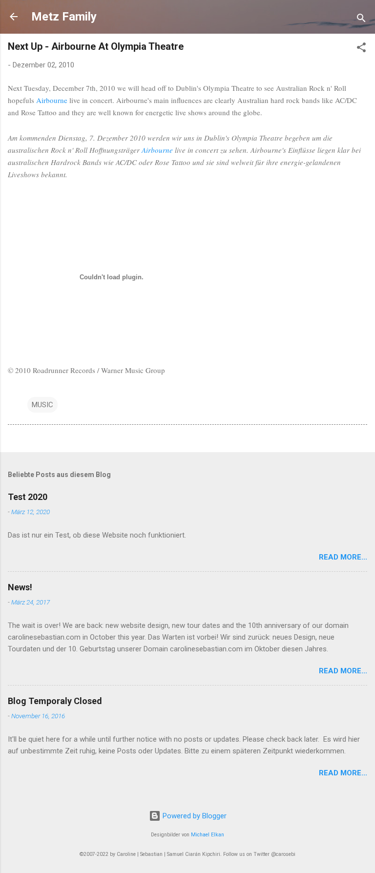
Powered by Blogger (194, 815)
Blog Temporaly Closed (55, 701)
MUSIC (42, 404)
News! (20, 587)
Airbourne (51, 100)
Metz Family (64, 16)
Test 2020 (27, 497)
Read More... (343, 557)
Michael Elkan (207, 834)
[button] (361, 49)
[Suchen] (361, 20)
